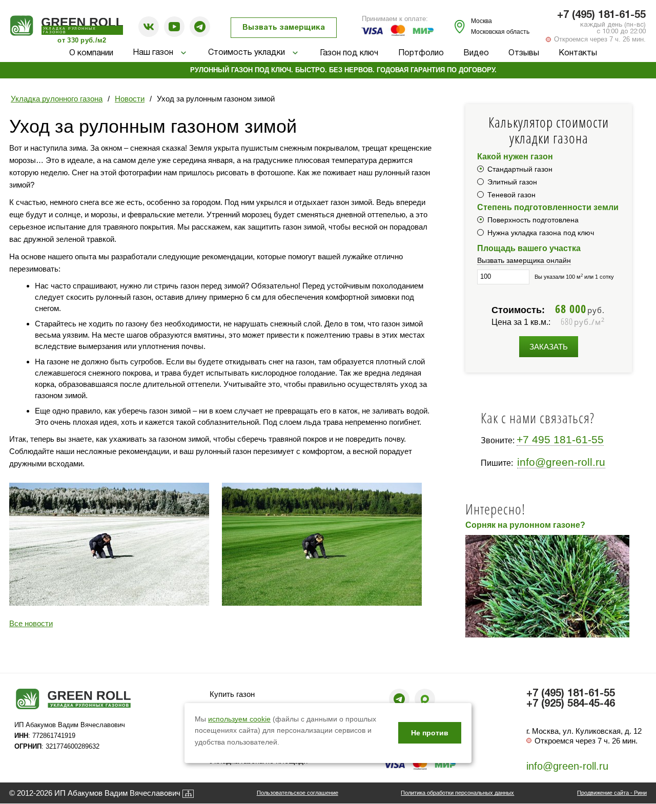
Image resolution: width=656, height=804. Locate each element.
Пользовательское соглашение (297, 793)
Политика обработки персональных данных (457, 793)
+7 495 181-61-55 (560, 439)
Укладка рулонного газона (56, 98)
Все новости (31, 623)
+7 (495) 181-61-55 (601, 15)
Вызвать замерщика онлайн (524, 260)
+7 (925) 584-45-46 (570, 704)
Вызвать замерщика (283, 27)
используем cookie (239, 719)
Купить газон (232, 694)
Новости (130, 98)
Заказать (548, 346)
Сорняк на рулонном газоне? (525, 525)
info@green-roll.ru (561, 462)
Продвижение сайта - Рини (612, 793)
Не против (429, 733)
